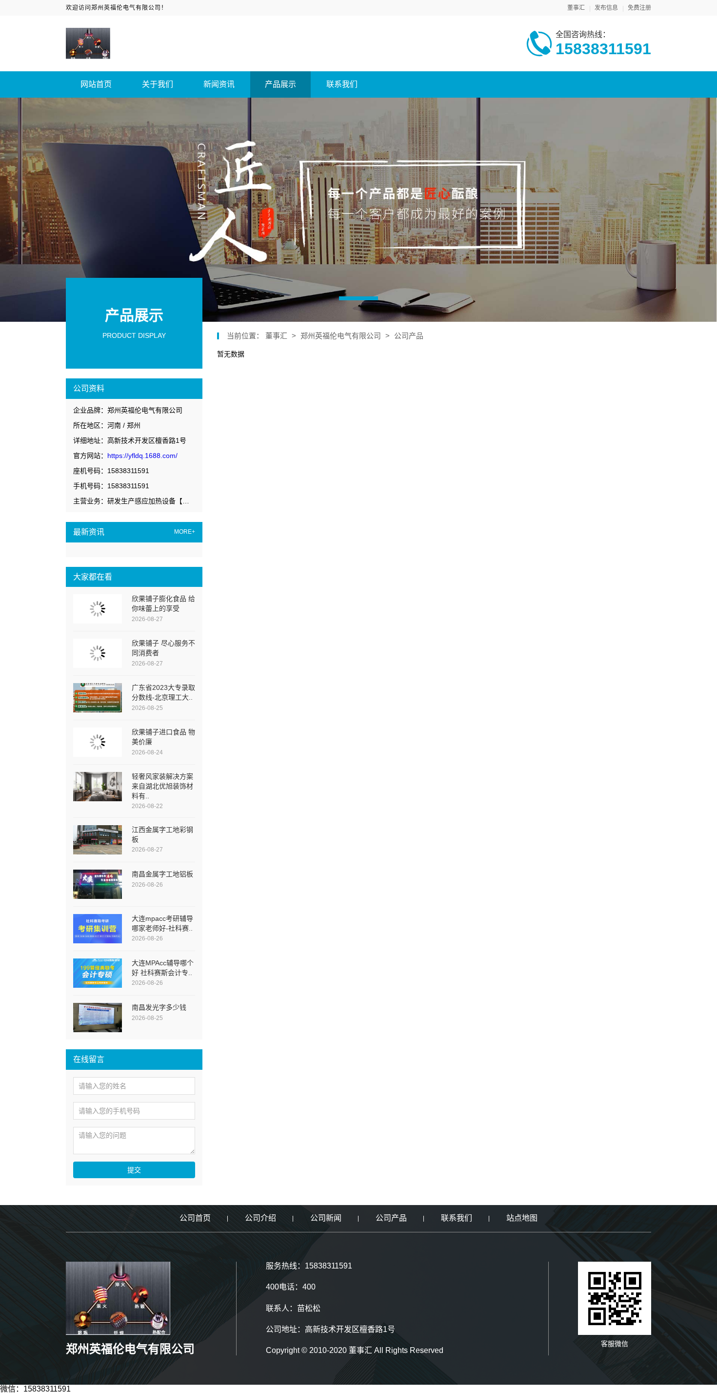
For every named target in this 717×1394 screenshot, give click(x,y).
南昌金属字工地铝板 (162, 874)
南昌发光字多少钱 (159, 1007)
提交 (134, 1170)
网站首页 (96, 84)
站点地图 (522, 1218)
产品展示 (280, 84)
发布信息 (606, 8)
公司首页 (195, 1218)
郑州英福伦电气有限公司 (340, 336)
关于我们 (157, 84)
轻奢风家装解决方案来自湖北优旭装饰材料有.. (162, 785)
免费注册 (639, 8)
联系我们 (342, 84)
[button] (358, 298)
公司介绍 (260, 1218)
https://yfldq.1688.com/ (142, 455)
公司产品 (408, 336)
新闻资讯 (219, 84)
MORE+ (184, 532)
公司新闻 (325, 1218)
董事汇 (576, 8)
